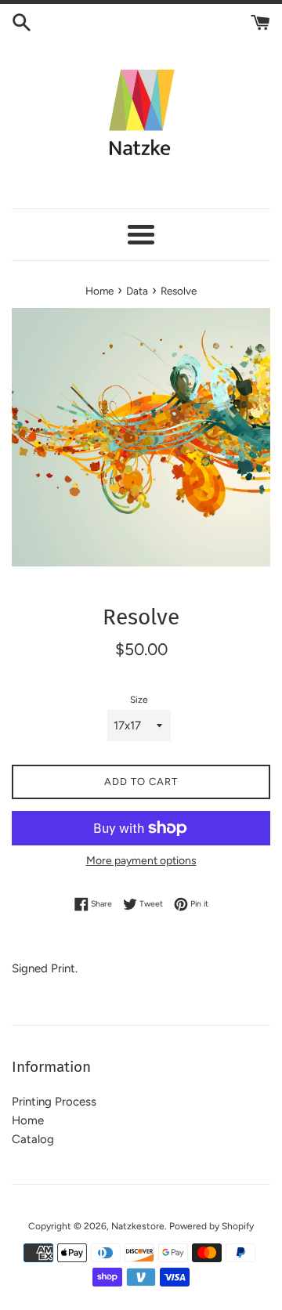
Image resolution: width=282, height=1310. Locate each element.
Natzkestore (137, 1226)
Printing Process (54, 1102)
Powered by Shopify (211, 1226)
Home (28, 1120)
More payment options (141, 860)
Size (139, 699)
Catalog (33, 1139)
